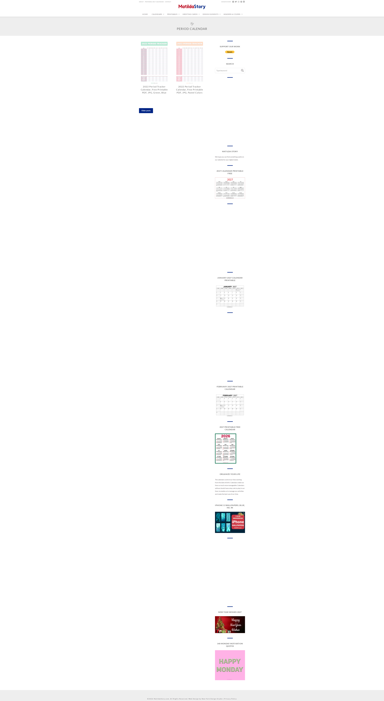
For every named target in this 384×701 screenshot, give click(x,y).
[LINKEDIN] (244, 2)
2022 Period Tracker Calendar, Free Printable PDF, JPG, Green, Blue (154, 89)
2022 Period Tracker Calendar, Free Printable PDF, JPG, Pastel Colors (189, 89)
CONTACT (168, 2)
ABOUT (141, 2)
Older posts (146, 110)
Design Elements (210, 14)
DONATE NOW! (226, 2)
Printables (172, 14)
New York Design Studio (212, 699)
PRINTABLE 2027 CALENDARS (154, 2)
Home (145, 14)
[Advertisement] (230, 112)
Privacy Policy (230, 699)
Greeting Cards (190, 14)
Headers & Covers (232, 14)
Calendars (157, 14)
